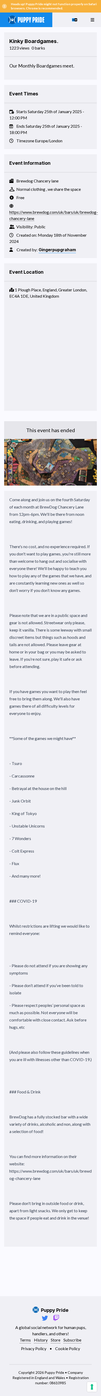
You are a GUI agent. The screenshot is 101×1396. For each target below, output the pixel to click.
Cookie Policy (67, 1348)
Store (55, 1339)
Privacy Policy (33, 1348)
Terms (25, 1339)
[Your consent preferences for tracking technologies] (92, 1387)
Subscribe (72, 1339)
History (41, 1339)
